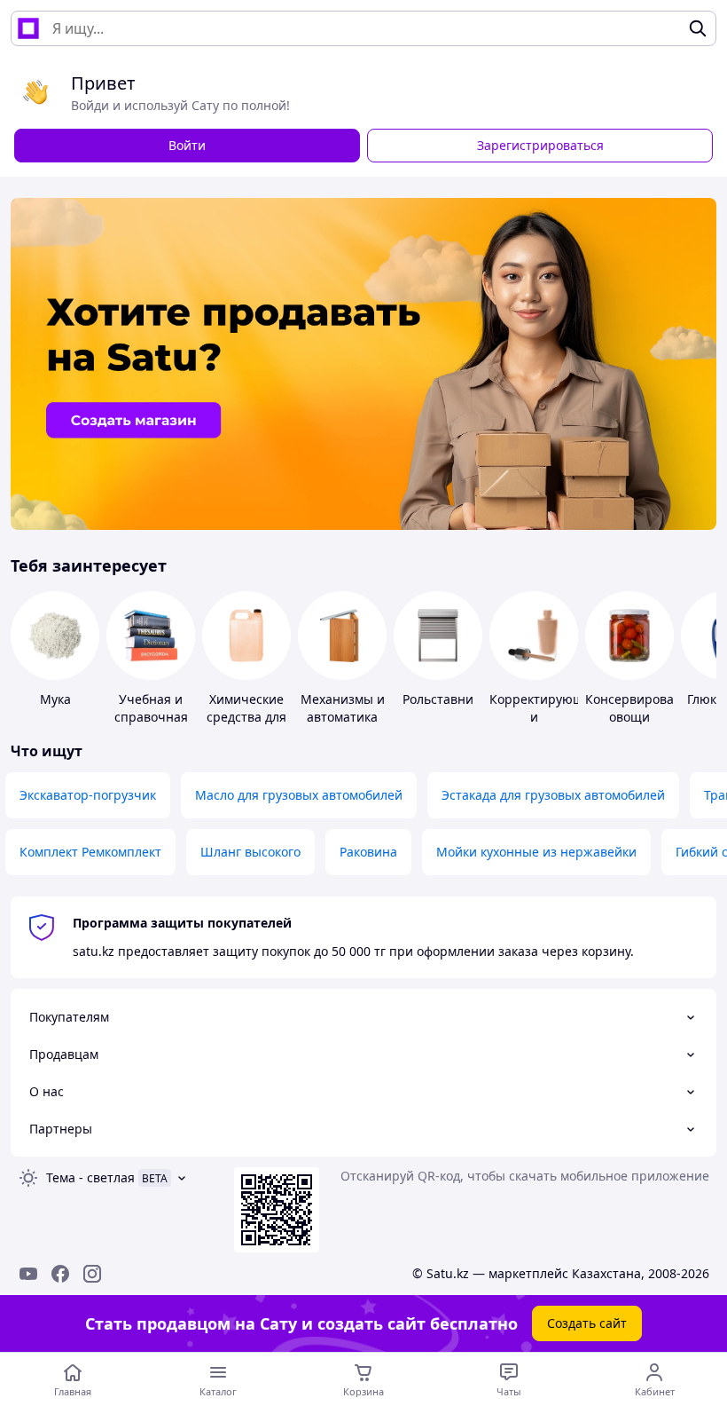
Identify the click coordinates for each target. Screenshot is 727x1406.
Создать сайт (587, 1323)
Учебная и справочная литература (151, 717)
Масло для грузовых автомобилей (299, 794)
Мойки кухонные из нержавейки (536, 851)
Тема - (90, 1177)
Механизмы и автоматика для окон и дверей (343, 726)
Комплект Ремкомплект (90, 851)
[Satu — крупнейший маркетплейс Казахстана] (28, 28)
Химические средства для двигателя (246, 717)
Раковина (368, 851)
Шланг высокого (250, 851)
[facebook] (60, 1273)
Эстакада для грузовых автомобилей (553, 794)
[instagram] (92, 1273)
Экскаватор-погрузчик (88, 794)
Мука (55, 699)
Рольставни (438, 699)
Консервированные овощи (646, 708)
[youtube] (28, 1273)
